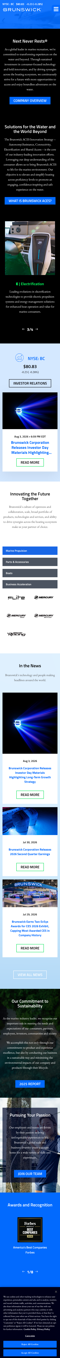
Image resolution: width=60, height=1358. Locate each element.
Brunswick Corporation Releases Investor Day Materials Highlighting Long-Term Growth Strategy (30, 775)
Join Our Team (30, 1173)
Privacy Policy (43, 1329)
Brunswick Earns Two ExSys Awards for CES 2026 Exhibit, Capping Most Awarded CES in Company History (30, 928)
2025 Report (30, 1084)
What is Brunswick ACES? (30, 200)
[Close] (56, 1291)
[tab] (30, 551)
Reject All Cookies (30, 1344)
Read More (30, 794)
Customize (30, 1335)
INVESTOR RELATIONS (30, 383)
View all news (30, 974)
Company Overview (30, 100)
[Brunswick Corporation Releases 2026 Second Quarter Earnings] (30, 821)
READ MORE (30, 462)
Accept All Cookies (30, 1352)
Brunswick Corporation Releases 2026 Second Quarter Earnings (30, 851)
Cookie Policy (30, 1329)
